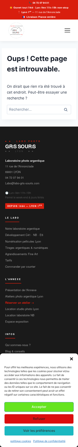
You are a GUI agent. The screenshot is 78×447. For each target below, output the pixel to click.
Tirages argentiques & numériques (26, 248)
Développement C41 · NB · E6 (24, 235)
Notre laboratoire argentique (22, 228)
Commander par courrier (20, 266)
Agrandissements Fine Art (21, 254)
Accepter (39, 407)
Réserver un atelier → (19, 302)
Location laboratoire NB (19, 315)
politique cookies (20, 441)
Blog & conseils (15, 351)
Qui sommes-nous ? (18, 345)
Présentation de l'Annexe (20, 290)
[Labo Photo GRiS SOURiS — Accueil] (16, 30)
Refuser (39, 419)
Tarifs (8, 260)
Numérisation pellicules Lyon (23, 241)
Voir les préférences (39, 431)
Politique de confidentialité (49, 441)
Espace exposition (16, 321)
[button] (71, 359)
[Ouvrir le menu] (67, 30)
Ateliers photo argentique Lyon (24, 296)
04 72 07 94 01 (41, 2)
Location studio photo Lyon (22, 309)
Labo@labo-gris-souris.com (22, 183)
